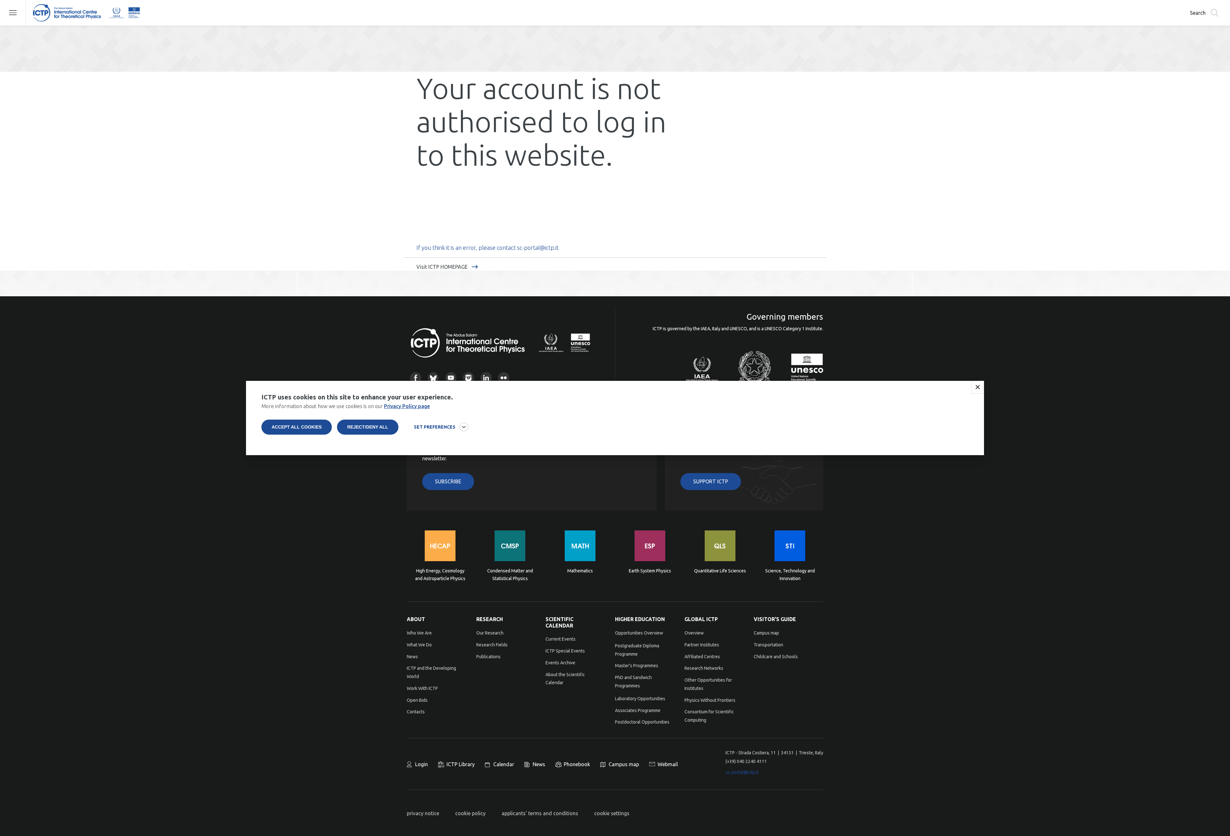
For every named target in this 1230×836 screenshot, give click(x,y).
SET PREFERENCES (434, 427)
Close (977, 387)
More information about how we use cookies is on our (345, 406)
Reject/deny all (367, 427)
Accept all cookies (297, 427)
